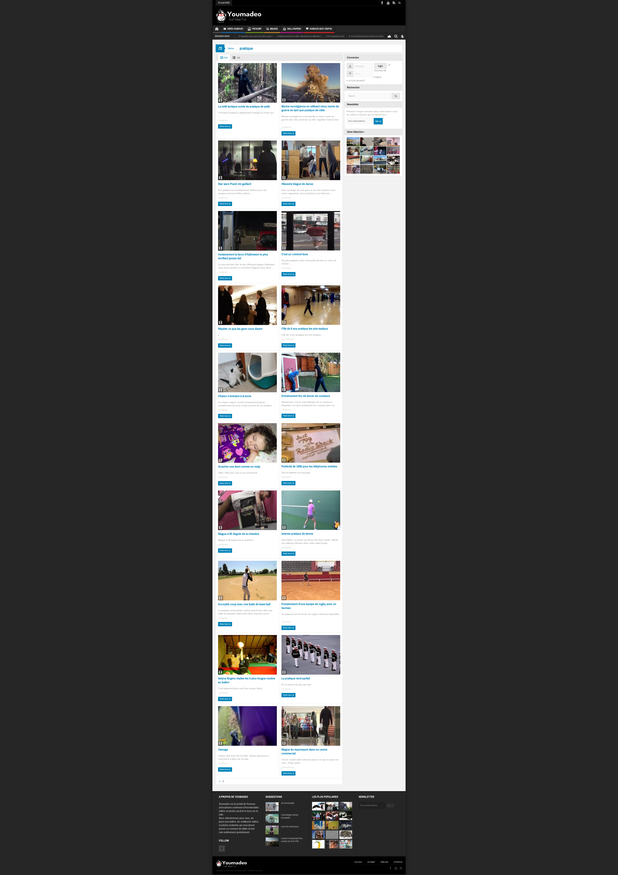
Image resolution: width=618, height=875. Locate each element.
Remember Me (380, 70)
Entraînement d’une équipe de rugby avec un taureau (308, 606)
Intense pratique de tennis (297, 534)
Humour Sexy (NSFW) (321, 28)
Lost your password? (356, 80)
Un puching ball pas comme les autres (299, 36)
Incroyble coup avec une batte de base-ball (244, 604)
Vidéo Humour (235, 28)
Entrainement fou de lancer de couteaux (305, 396)
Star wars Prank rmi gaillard (234, 184)
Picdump (256, 28)
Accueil (358, 862)
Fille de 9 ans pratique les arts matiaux (304, 328)
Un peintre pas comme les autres (377, 36)
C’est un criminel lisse (294, 254)
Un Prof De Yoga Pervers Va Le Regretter (339, 36)
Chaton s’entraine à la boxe (234, 396)
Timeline (384, 862)
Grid (225, 57)
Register (378, 77)
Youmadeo (224, 804)
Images (274, 28)
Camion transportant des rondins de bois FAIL (292, 840)
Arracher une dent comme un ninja (239, 466)
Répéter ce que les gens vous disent (240, 329)
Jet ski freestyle (287, 803)
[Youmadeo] (239, 15)
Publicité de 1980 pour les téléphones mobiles (309, 466)
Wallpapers (294, 28)
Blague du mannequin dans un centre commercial (304, 751)
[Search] (396, 96)
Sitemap (371, 862)
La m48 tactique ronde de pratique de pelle (244, 106)
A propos (398, 862)
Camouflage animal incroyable (289, 816)
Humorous (289, 339)
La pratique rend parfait (295, 678)
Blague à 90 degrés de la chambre (238, 534)
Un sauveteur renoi (268, 36)
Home (231, 48)
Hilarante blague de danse (297, 184)
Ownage (223, 749)
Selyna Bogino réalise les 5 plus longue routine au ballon (246, 680)
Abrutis (224, 120)
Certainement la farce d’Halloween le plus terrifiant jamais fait (243, 256)
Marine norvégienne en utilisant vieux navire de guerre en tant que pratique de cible (310, 108)
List (238, 57)
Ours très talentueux (290, 826)
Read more (224, 126)
